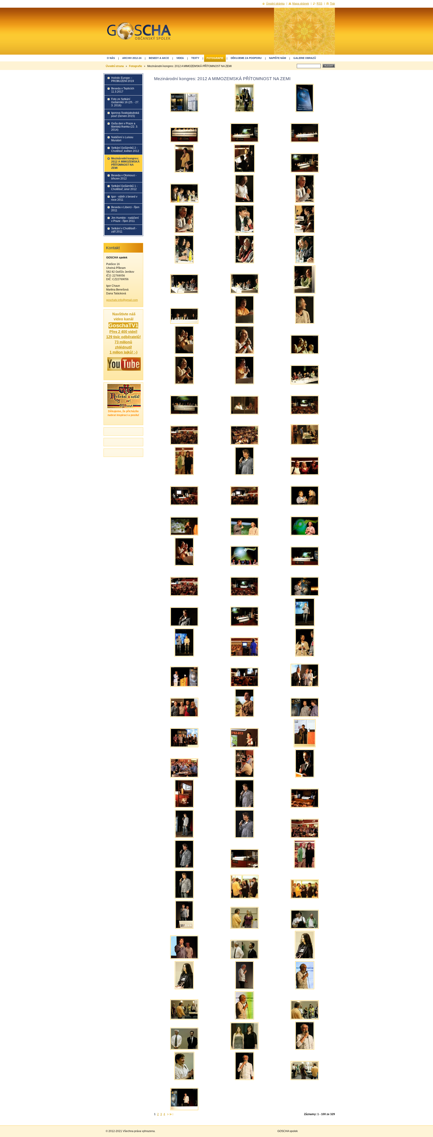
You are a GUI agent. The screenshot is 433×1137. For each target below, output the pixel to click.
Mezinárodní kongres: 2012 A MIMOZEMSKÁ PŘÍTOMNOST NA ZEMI (125, 163)
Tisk (332, 3)
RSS (319, 3)
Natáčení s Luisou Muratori (122, 139)
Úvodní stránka (275, 3)
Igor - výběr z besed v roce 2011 (124, 198)
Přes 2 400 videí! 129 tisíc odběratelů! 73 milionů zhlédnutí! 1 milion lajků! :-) (123, 342)
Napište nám (277, 58)
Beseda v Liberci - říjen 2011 (125, 209)
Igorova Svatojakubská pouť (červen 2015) (125, 114)
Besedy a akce (159, 58)
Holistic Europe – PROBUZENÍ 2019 (122, 79)
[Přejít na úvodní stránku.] (139, 34)
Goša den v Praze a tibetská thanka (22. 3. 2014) (124, 126)
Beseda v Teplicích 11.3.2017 (122, 90)
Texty (195, 58)
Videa (180, 58)
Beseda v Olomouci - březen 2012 (124, 177)
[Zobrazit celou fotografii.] (184, 102)
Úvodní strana (115, 66)
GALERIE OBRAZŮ (304, 58)
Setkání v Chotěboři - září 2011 (124, 230)
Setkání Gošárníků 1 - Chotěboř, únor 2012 (124, 187)
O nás (111, 58)
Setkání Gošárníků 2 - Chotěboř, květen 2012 (125, 149)
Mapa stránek (300, 3)
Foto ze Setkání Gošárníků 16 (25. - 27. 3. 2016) (125, 102)
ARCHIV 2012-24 (131, 58)
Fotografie (215, 58)
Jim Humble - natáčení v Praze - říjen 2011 (125, 219)
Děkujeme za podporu (246, 58)
